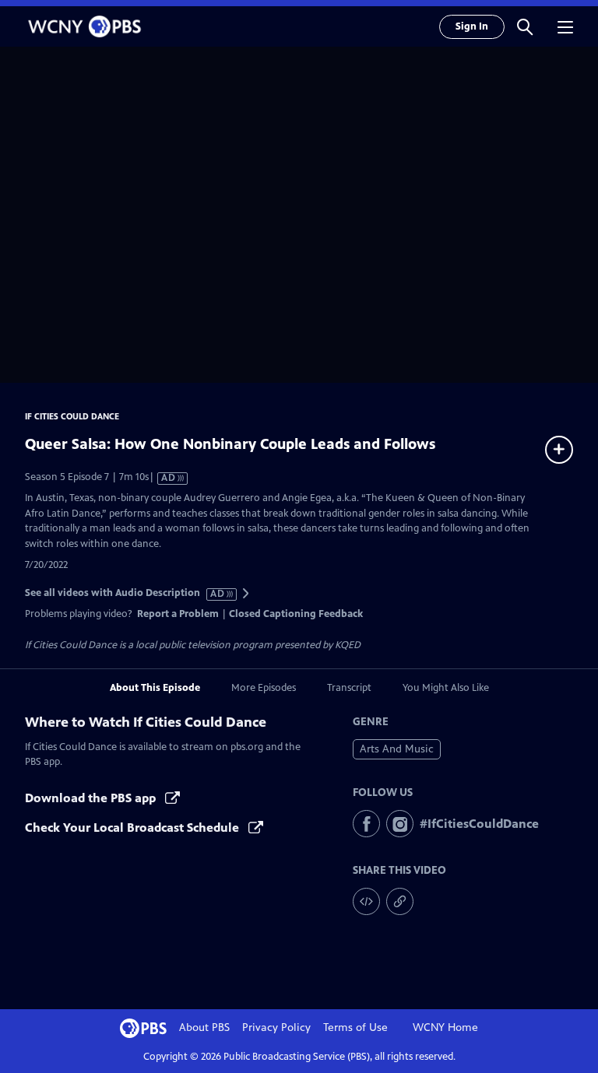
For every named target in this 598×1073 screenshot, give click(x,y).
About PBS (204, 1027)
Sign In (472, 26)
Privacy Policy (276, 1027)
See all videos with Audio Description (125, 593)
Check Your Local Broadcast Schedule (133, 827)
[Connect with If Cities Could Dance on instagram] (399, 823)
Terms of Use (355, 1027)
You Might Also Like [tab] (446, 688)
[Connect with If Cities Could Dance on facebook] (366, 823)
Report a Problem (178, 614)
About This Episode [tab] (155, 688)
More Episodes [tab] (263, 688)
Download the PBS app (92, 798)
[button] (525, 26)
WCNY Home (445, 1027)
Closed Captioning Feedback (296, 614)
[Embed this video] (366, 901)
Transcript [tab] (349, 688)
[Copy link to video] (399, 901)
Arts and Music (397, 749)
